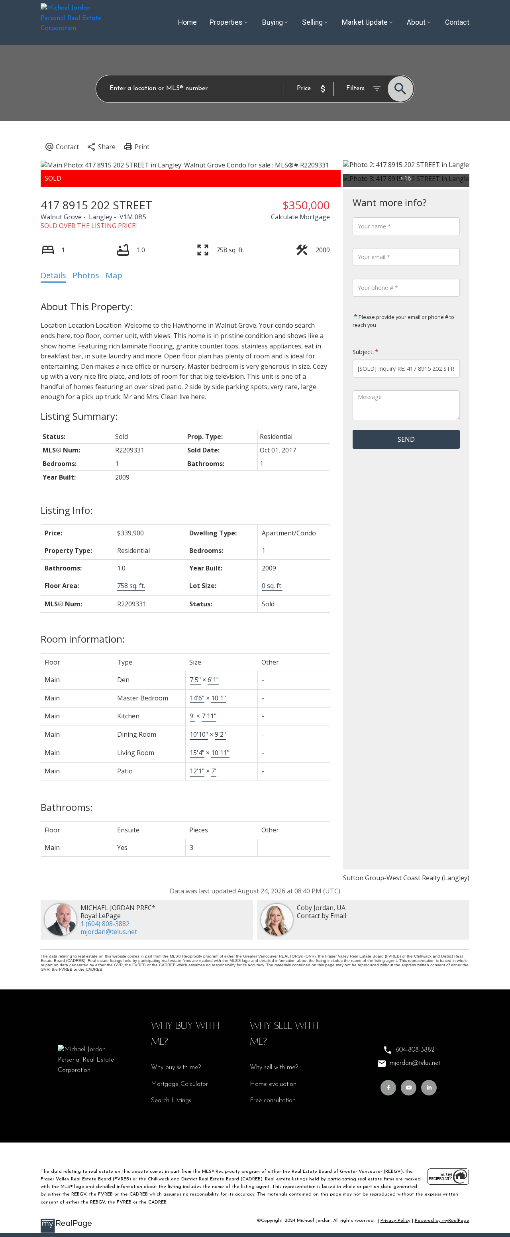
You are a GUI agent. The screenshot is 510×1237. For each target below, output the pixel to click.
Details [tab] (53, 275)
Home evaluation (273, 1084)
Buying (272, 22)
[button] (388, 1087)
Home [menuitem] (187, 22)
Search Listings (171, 1100)
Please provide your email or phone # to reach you (403, 320)
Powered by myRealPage (442, 1220)
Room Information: (83, 638)
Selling (312, 22)
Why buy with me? (176, 1067)
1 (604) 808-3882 (104, 923)
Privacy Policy (395, 1220)
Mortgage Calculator (179, 1084)
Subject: (363, 352)
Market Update (365, 22)
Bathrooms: (67, 807)
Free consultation (273, 1100)
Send (406, 439)
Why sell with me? (274, 1067)
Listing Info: (67, 510)
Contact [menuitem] (457, 22)
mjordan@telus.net (108, 931)
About (416, 22)
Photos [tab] (86, 275)
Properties (226, 22)
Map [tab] (114, 275)
